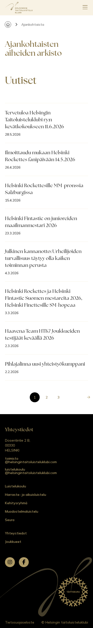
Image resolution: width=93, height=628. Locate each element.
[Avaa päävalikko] (85, 8)
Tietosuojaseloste (19, 622)
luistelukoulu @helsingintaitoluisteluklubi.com (31, 471)
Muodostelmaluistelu (21, 511)
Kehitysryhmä (16, 503)
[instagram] (10, 562)
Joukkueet (13, 541)
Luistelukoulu (15, 486)
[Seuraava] (88, 397)
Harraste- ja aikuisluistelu (25, 494)
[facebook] (24, 562)
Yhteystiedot (16, 533)
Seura (9, 520)
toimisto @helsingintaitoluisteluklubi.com (31, 460)
